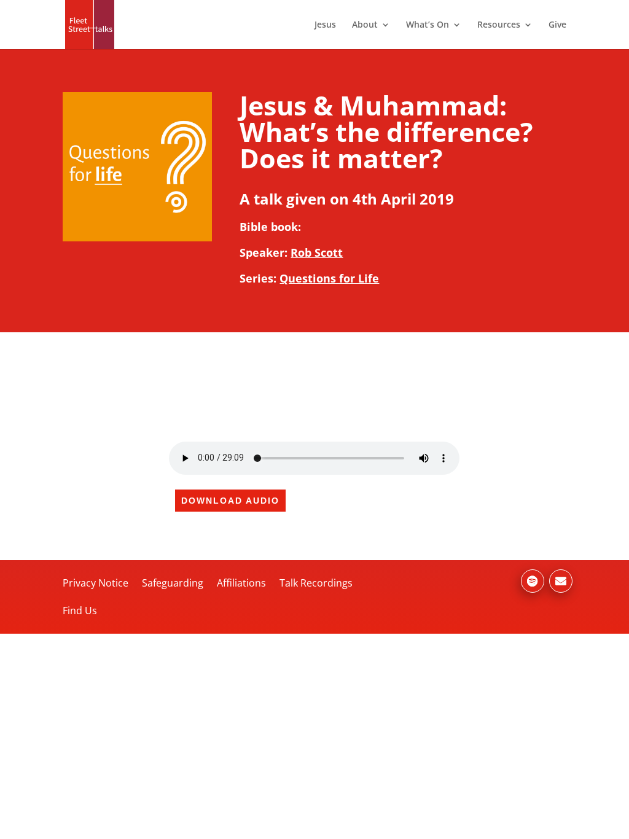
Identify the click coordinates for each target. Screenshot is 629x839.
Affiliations (241, 583)
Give (557, 25)
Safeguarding (172, 583)
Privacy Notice (95, 583)
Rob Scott (317, 252)
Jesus (325, 25)
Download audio (230, 500)
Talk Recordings (316, 583)
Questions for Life (329, 278)
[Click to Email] (560, 581)
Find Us (80, 610)
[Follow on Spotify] (532, 581)
